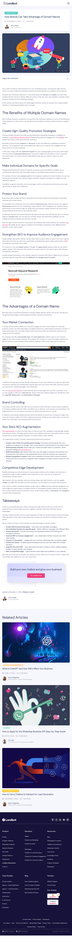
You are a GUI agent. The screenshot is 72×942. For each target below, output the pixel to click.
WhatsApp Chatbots (8, 844)
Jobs (13, 923)
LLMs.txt (4, 867)
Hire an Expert (51, 885)
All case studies (7, 881)
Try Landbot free (36, 576)
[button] (68, 3)
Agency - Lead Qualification (10, 885)
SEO (65, 241)
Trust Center (41, 927)
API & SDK (5, 852)
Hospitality (5, 907)
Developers (50, 867)
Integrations (5, 859)
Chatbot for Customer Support (34, 860)
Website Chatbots (7, 848)
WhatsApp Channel (53, 848)
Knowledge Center (52, 855)
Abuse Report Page (35, 923)
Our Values (6, 923)
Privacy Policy (47, 923)
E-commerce (6, 900)
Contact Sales (27, 919)
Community (50, 852)
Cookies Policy (31, 927)
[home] (10, 3)
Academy (50, 859)
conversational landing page (19, 137)
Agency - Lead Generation (10, 889)
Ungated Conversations (54, 844)
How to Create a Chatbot (32, 885)
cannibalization (26, 450)
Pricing (4, 837)
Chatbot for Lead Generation (33, 853)
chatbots (61, 137)
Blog (48, 837)
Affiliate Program (52, 881)
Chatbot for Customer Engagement (35, 856)
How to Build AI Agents (31, 881)
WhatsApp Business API (32, 889)
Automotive (5, 896)
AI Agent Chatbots (7, 841)
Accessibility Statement (60, 923)
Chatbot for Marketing (31, 840)
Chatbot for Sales (30, 844)
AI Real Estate (6, 893)
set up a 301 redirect (15, 390)
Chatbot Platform (7, 855)
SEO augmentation (8, 431)
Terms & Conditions (22, 923)
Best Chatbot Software (31, 893)
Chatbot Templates (53, 863)
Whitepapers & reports (54, 841)
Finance (4, 904)
